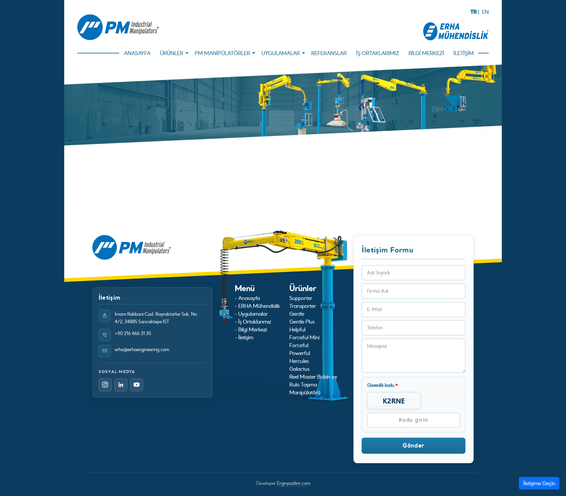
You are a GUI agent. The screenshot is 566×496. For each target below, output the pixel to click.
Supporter (300, 298)
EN (485, 12)
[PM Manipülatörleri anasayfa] (131, 247)
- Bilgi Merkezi (251, 329)
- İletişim (244, 337)
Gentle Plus (301, 321)
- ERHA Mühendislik (257, 306)
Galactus (299, 369)
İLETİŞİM (463, 53)
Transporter (302, 306)
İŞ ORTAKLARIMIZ (377, 53)
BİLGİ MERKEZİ (426, 53)
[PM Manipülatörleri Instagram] (105, 384)
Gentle (296, 313)
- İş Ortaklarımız (253, 321)
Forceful (298, 345)
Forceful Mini (304, 337)
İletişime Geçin (539, 483)
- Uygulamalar (251, 313)
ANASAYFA (137, 53)
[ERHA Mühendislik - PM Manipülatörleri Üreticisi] (456, 30)
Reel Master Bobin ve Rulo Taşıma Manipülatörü (313, 384)
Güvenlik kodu (382, 385)
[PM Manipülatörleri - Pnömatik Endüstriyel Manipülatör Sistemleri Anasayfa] (118, 27)
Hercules (299, 361)
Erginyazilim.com (293, 483)
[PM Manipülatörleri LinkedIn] (120, 384)
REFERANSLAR (329, 53)
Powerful (299, 353)
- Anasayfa (247, 298)
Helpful (297, 329)
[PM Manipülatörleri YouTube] (136, 384)
